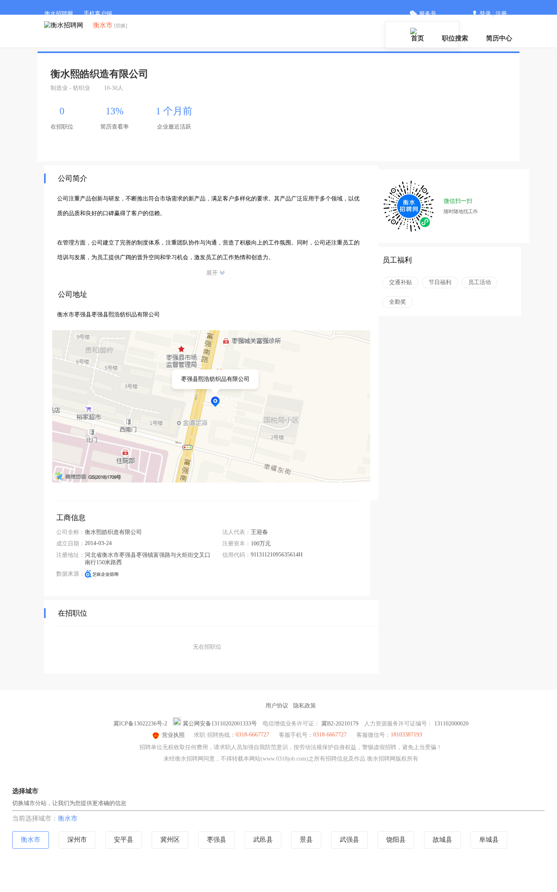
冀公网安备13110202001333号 (220, 724)
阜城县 (489, 839)
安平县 (123, 839)
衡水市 (67, 818)
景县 (306, 839)
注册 (501, 14)
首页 (417, 38)
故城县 (442, 839)
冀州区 (170, 839)
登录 (485, 14)
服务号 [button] (427, 14)
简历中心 (499, 38)
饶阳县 (396, 839)
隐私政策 (304, 706)
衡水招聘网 (58, 14)
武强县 (349, 839)
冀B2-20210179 (339, 724)
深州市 (77, 839)
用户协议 (276, 706)
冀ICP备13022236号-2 (140, 724)
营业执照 (173, 735)
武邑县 (263, 839)
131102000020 (451, 724)
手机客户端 (98, 14)
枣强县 (216, 839)
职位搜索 (455, 38)
